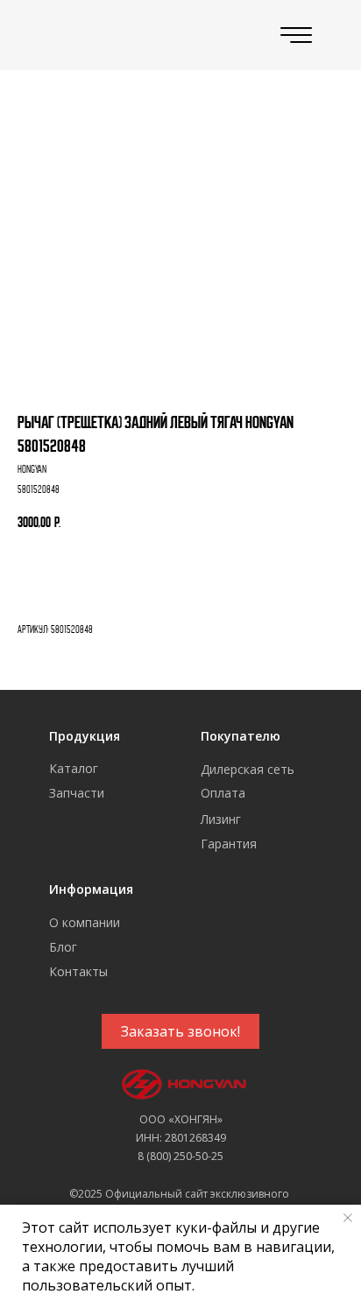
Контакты (78, 971)
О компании (84, 922)
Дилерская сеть (247, 769)
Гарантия (229, 843)
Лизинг (221, 819)
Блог (63, 947)
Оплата (223, 792)
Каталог (73, 768)
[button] (180, 1031)
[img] (93, 35)
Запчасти (76, 792)
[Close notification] (348, 1218)
